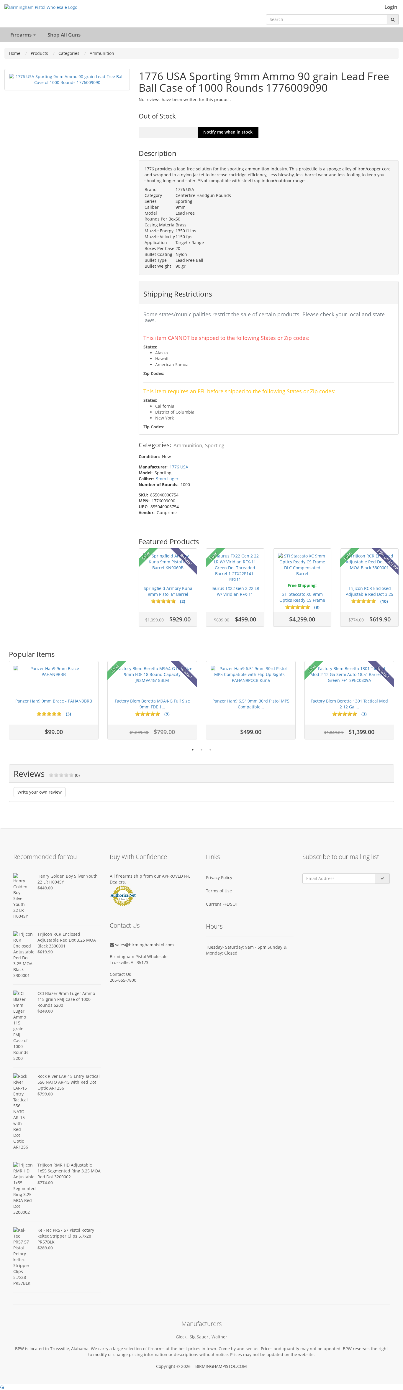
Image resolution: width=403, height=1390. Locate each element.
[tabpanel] (53, 703)
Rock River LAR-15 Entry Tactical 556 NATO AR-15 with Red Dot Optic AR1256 (68, 1082)
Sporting (214, 445)
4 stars (54, 713)
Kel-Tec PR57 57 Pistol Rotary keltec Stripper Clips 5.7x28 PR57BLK (65, 1236)
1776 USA (179, 467)
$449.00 (45, 888)
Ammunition (187, 445)
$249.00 (45, 1011)
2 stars (44, 713)
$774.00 (45, 1182)
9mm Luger (167, 478)
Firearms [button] (21, 34)
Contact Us (120, 974)
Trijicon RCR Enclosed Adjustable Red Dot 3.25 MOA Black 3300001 (66, 940)
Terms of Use (219, 891)
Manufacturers (201, 1324)
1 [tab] (193, 750)
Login (390, 7)
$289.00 (45, 1248)
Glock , (183, 1337)
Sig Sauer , (201, 1337)
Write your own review (39, 792)
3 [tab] (210, 750)
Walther (219, 1337)
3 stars (49, 713)
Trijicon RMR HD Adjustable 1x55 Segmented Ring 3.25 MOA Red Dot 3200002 (69, 1171)
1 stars (39, 713)
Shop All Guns (64, 34)
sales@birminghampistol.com (144, 944)
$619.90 (45, 952)
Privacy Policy (219, 877)
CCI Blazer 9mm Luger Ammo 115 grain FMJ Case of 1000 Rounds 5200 (66, 999)
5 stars (59, 713)
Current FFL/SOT (222, 904)
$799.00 (45, 1094)
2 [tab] (201, 750)
